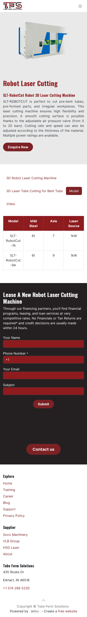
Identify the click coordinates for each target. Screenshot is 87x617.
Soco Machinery (15, 535)
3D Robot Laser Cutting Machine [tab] (31, 178)
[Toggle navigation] (80, 6)
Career (8, 496)
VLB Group (11, 541)
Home (7, 483)
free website (67, 611)
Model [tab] (74, 191)
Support (9, 509)
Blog (6, 503)
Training (9, 490)
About (7, 554)
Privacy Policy (14, 516)
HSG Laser (11, 547)
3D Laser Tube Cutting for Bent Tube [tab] (34, 191)
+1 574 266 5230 (16, 588)
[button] (43, 404)
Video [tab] (10, 204)
